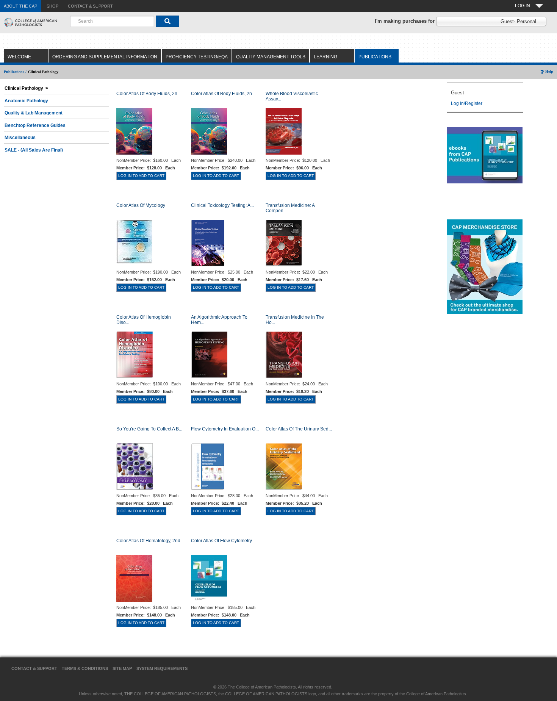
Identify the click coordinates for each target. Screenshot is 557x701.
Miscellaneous (20, 137)
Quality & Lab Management (34, 113)
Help (549, 71)
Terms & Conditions (85, 668)
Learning (325, 56)
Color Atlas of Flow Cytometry (221, 540)
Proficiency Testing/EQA (197, 56)
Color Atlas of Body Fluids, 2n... (148, 93)
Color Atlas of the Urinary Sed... (299, 429)
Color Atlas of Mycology (140, 205)
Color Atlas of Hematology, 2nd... (150, 540)
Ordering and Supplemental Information (104, 56)
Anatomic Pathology (26, 100)
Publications (374, 56)
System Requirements (162, 668)
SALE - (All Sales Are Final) (34, 150)
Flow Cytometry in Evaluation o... (225, 429)
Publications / (15, 72)
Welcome (19, 56)
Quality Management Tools (270, 56)
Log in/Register (466, 103)
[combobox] (112, 21)
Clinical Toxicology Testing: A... (222, 205)
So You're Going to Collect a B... (149, 429)
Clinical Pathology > (26, 88)
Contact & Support (34, 668)
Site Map (122, 668)
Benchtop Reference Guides (35, 125)
